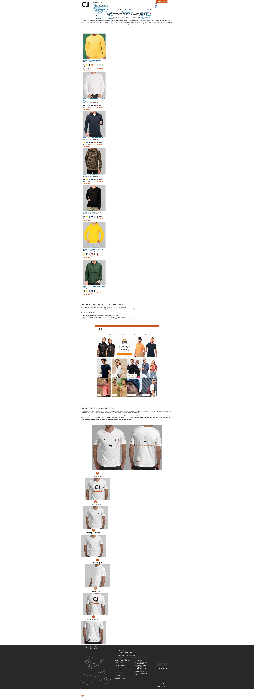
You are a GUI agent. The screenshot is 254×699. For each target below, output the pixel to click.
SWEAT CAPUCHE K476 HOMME (93, 175)
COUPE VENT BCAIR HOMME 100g (94, 286)
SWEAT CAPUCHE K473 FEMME (92, 212)
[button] (98, 2)
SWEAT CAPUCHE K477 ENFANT (93, 249)
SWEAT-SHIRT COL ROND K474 (92, 60)
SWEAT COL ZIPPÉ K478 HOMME (93, 138)
